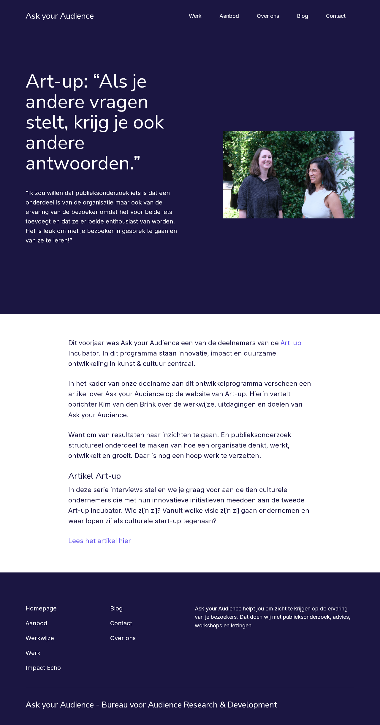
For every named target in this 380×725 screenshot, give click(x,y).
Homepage (41, 608)
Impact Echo (43, 667)
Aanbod (229, 16)
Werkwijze (40, 638)
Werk (195, 16)
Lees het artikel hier (99, 541)
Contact (336, 16)
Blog (302, 16)
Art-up (291, 343)
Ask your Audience (60, 16)
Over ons (268, 16)
